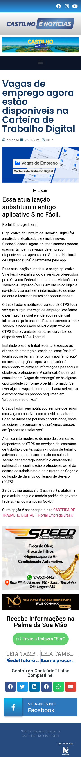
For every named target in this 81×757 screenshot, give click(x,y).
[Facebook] (58, 6)
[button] (40, 62)
